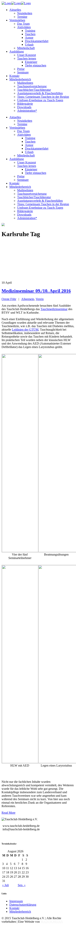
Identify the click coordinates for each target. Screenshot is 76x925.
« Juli (5, 885)
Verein (40, 299)
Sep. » (22, 885)
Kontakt (14, 908)
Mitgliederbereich (20, 911)
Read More (8, 812)
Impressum (16, 901)
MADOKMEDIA (52, 921)
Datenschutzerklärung (22, 904)
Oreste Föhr (9, 299)
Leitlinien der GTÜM (25, 329)
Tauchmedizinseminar (54, 309)
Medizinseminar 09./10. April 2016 (36, 290)
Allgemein (27, 299)
